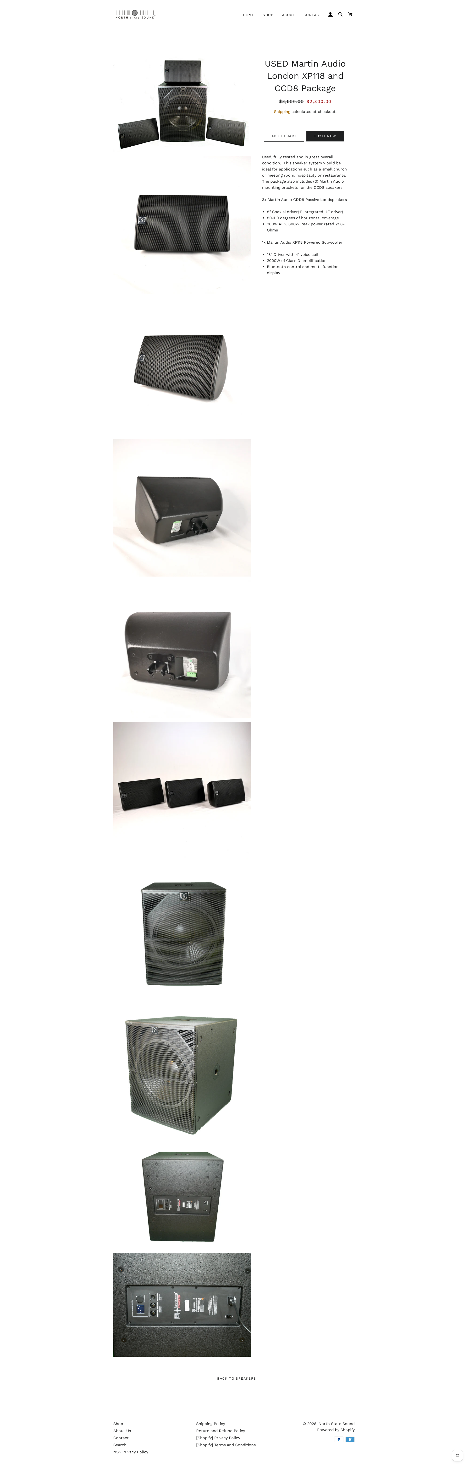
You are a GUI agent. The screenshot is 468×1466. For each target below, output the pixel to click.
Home (248, 15)
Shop (268, 15)
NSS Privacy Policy (130, 1452)
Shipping (282, 111)
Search (120, 1445)
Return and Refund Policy (220, 1430)
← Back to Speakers (234, 1378)
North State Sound (337, 1423)
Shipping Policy (210, 1423)
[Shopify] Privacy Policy (218, 1438)
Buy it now (325, 136)
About (288, 15)
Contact (312, 15)
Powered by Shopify (336, 1429)
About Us (122, 1430)
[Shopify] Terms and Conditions (226, 1445)
